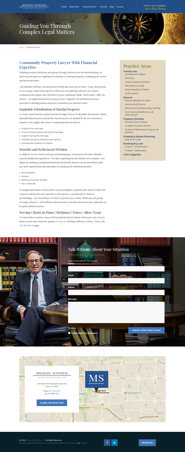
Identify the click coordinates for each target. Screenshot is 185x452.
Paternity (129, 78)
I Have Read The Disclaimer (85, 333)
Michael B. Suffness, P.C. (35, 440)
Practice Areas (89, 6)
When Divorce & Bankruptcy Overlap (142, 108)
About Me (73, 6)
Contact (120, 6)
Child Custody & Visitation (137, 82)
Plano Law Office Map (52, 403)
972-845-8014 (155, 8)
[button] (183, 436)
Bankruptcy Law (133, 143)
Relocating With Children (137, 89)
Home (64, 6)
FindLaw (83, 443)
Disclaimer (72, 328)
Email (71, 275)
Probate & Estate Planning (139, 136)
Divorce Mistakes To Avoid (137, 100)
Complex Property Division (138, 125)
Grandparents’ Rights (135, 74)
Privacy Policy (43, 443)
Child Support (132, 93)
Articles (103, 6)
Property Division (133, 118)
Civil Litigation (132, 154)
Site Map (33, 443)
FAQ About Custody (134, 85)
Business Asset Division (136, 122)
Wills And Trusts (133, 139)
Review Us (147, 442)
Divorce (127, 97)
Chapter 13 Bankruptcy (136, 146)
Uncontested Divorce (135, 104)
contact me (60, 221)
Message (72, 299)
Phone (71, 287)
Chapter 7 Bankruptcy (135, 150)
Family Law (130, 71)
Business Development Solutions (64, 443)
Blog (112, 6)
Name (71, 263)
